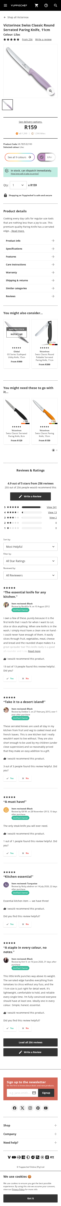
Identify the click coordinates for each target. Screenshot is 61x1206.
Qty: (5, 185)
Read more (34, 651)
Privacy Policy (18, 1189)
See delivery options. (30, 121)
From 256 (27, 39)
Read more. (18, 231)
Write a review (43, 39)
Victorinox (17, 17)
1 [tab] (53, 450)
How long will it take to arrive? (25, 173)
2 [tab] (57, 450)
